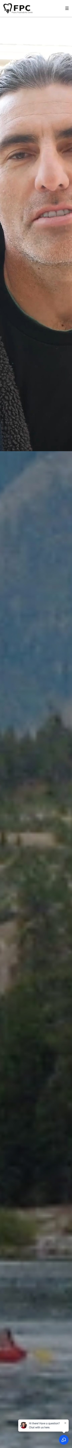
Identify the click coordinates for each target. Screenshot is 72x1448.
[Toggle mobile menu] (67, 8)
